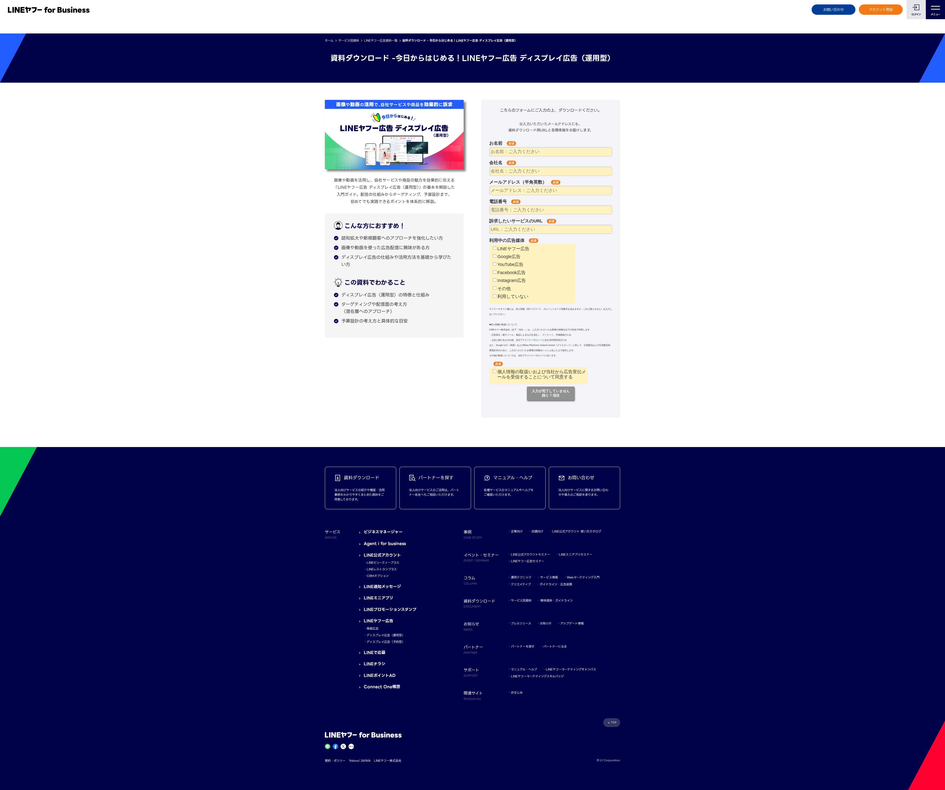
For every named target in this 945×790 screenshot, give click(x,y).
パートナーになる (555, 646)
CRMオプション (378, 575)
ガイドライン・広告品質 (556, 584)
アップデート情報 (572, 623)
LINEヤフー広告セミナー (527, 561)
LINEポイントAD (379, 675)
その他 (504, 288)
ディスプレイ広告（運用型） (386, 635)
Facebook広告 (511, 272)
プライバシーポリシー (531, 340)
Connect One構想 (382, 687)
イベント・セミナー (481, 557)
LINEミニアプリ (378, 598)
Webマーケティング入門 (583, 577)
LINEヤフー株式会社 (387, 760)
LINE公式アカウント (382, 555)
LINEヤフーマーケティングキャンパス (571, 669)
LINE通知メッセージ (382, 587)
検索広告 (372, 628)
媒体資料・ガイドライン (556, 600)
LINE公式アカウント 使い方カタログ (576, 531)
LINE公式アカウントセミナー (530, 554)
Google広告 (508, 256)
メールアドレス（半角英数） (519, 182)
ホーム (329, 40)
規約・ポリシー (335, 760)
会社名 (497, 162)
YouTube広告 (510, 264)
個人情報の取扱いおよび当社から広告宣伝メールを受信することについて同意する (541, 374)
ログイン (916, 14)
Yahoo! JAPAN (359, 760)
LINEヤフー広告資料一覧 (380, 40)
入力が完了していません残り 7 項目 (551, 393)
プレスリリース (521, 623)
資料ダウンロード (479, 603)
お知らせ (545, 623)
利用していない (512, 296)
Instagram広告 (511, 280)
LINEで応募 (374, 653)
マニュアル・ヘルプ (524, 669)
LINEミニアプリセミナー (575, 554)
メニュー (935, 14)
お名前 (497, 143)
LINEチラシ (374, 664)
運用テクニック (521, 577)
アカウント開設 (881, 9)
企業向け (517, 531)
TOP (613, 722)
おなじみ (517, 692)
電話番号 (499, 201)
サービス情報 (549, 577)
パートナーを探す (523, 646)
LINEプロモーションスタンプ (390, 609)
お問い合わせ (833, 9)
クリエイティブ (521, 584)
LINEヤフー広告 (513, 248)
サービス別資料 (348, 40)
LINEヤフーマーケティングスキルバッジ (537, 676)
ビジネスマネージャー (383, 532)
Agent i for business (385, 544)
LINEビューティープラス (383, 562)
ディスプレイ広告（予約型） (386, 641)
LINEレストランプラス (382, 569)
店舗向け (537, 531)
